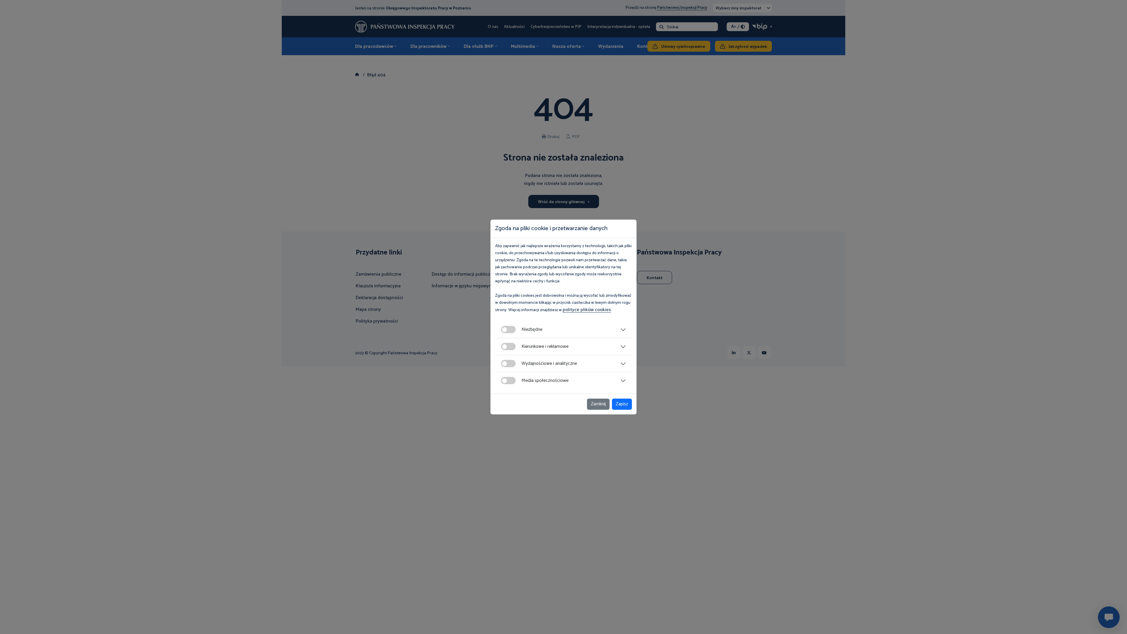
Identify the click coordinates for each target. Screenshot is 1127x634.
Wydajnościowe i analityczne (549, 363)
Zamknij (598, 404)
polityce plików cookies (587, 310)
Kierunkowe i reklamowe (545, 346)
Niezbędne (532, 329)
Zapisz (622, 404)
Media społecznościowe (545, 381)
